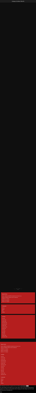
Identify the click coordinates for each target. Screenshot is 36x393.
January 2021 (3, 357)
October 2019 (4, 325)
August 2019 (4, 328)
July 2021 (3, 318)
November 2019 (4, 324)
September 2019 (3, 364)
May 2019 (3, 332)
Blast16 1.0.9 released (7, 83)
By (6, 28)
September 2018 (4, 336)
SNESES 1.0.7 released (5, 298)
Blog (2, 310)
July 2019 (3, 329)
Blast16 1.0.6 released (7, 166)
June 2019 (3, 331)
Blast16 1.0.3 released (7, 251)
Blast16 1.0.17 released (5, 301)
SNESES (3, 312)
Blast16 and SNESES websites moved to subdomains (10, 297)
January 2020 (4, 321)
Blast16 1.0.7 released (7, 138)
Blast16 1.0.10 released (8, 55)
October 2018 (4, 335)
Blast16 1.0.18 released (5, 300)
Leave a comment (15, 84)
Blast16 (3, 28)
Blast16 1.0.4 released (7, 223)
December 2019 (4, 322)
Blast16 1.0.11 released (7, 26)
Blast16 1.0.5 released (7, 194)
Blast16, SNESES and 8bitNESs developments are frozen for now (10, 346)
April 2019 (2, 371)
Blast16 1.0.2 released (7, 278)
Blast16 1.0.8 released (7, 110)
